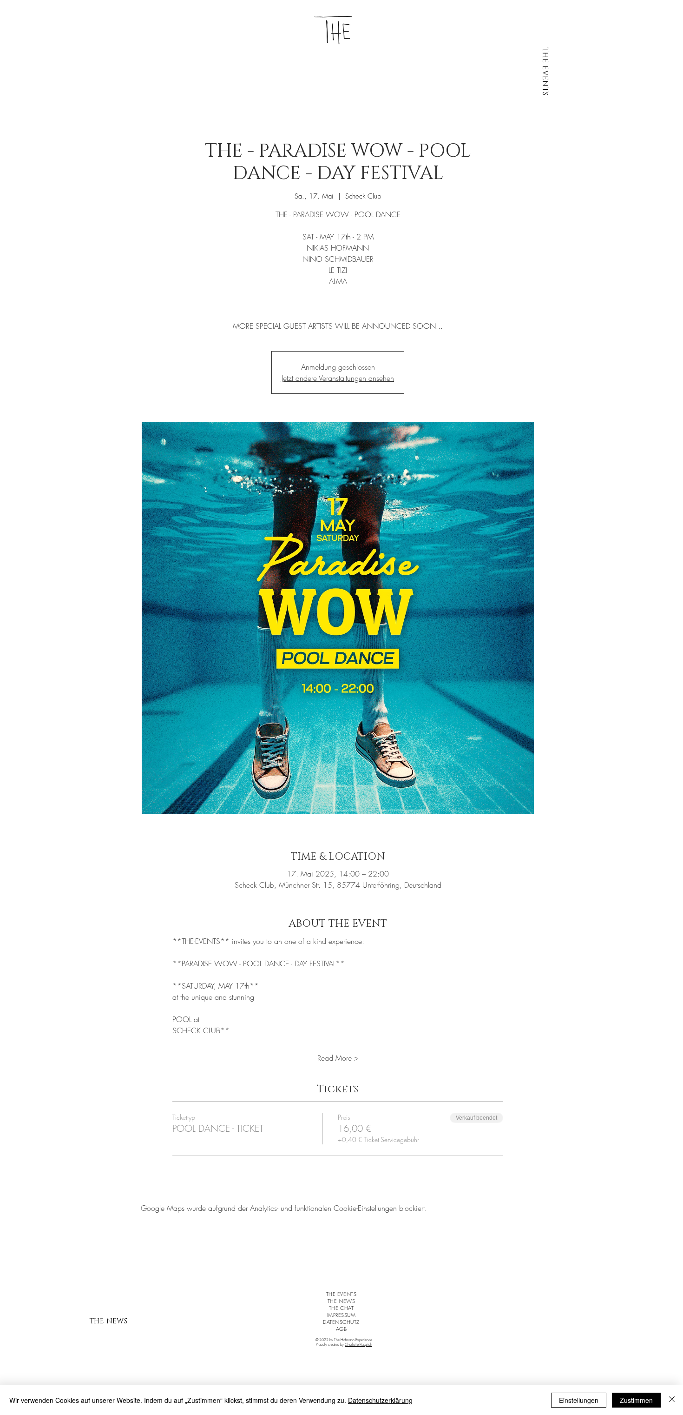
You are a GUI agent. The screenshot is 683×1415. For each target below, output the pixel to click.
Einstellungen (578, 1400)
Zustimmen (636, 1400)
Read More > (338, 1058)
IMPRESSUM (341, 1314)
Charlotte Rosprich (358, 1344)
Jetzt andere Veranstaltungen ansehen (338, 378)
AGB (341, 1328)
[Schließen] (671, 1400)
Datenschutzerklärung (380, 1400)
